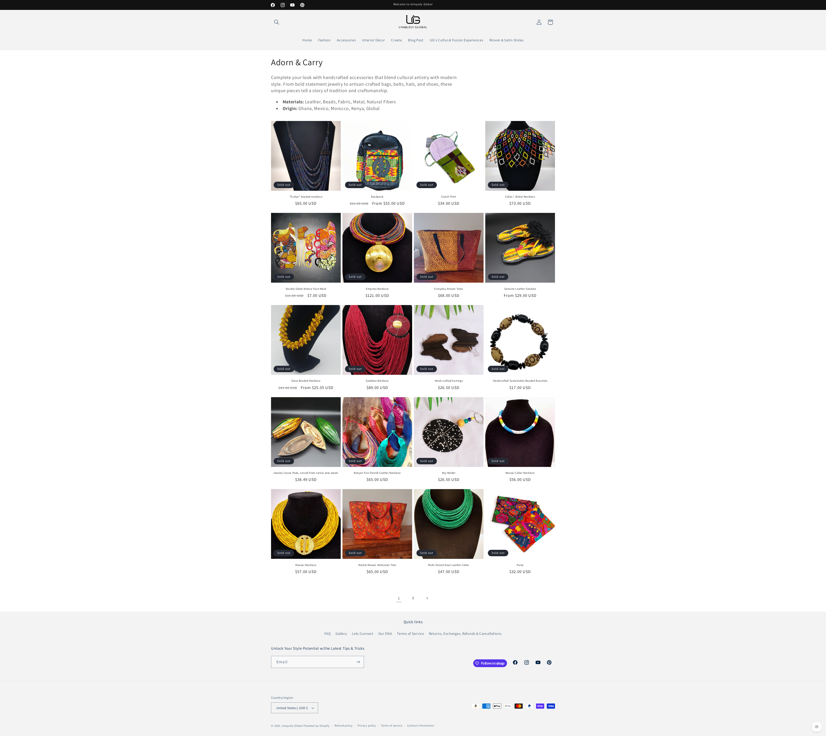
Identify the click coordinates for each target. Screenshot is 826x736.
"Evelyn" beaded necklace (306, 196)
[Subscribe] (358, 662)
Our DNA (385, 633)
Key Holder (449, 473)
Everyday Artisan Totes (448, 289)
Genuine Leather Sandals (520, 289)
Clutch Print (448, 196)
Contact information (420, 725)
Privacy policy (367, 725)
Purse (520, 565)
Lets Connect (362, 633)
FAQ (327, 633)
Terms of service (391, 725)
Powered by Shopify (317, 726)
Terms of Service (410, 633)
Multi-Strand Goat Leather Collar (448, 565)
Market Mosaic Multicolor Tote (377, 565)
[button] (276, 22)
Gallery (341, 633)
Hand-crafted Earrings (449, 381)
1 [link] (399, 598)
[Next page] (427, 598)
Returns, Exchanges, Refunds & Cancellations (465, 633)
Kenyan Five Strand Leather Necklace (377, 473)
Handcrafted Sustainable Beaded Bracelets (520, 381)
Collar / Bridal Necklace (520, 196)
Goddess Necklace (377, 381)
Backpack (377, 196)
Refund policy (343, 725)
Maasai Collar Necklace (520, 473)
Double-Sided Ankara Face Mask (306, 289)
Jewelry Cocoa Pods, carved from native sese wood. (305, 473)
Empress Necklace (377, 289)
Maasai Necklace (305, 565)
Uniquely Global (292, 726)
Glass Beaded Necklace (306, 381)
